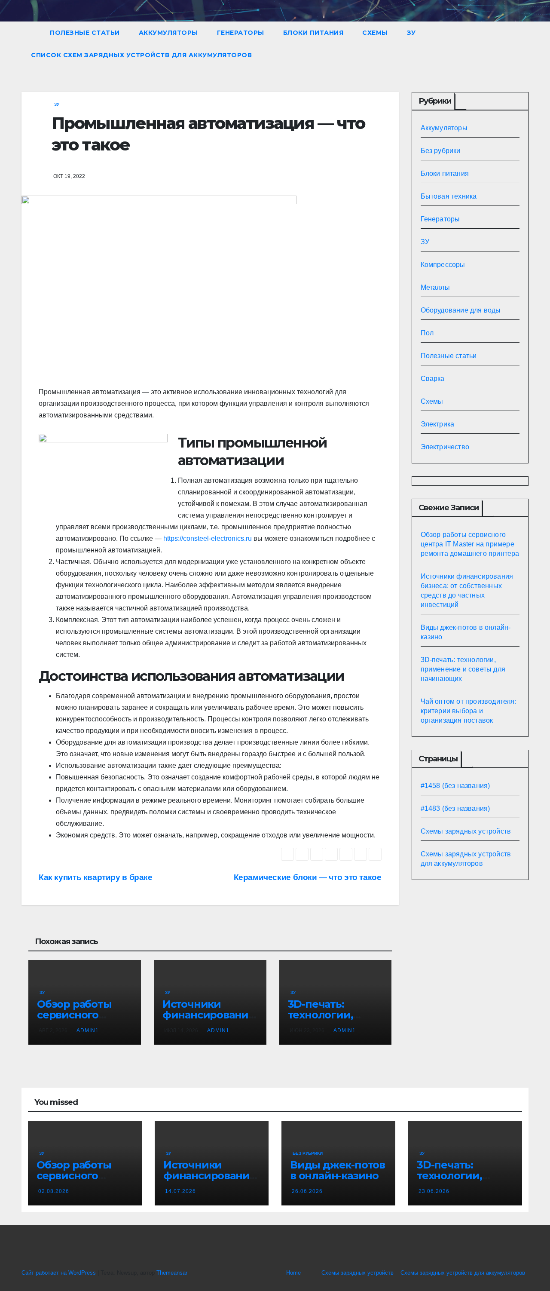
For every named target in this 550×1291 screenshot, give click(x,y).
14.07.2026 (180, 1191)
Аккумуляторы (168, 33)
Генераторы (240, 33)
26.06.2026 (307, 1191)
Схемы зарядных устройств (466, 831)
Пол (427, 333)
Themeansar (171, 1273)
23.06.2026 (434, 1191)
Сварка (433, 378)
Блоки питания (313, 33)
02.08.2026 (53, 1191)
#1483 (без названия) (455, 808)
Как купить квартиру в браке (96, 877)
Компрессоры (443, 264)
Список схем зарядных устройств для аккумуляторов (141, 55)
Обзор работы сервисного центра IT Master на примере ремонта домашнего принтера (470, 544)
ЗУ (411, 33)
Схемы (375, 33)
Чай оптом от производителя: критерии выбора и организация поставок (468, 711)
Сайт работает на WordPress (59, 1273)
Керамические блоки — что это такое (308, 877)
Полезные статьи (85, 33)
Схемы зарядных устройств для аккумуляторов (462, 1273)
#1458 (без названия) (455, 785)
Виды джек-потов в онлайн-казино (337, 1170)
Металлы (435, 287)
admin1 (87, 1030)
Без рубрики (441, 150)
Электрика (438, 424)
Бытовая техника (449, 196)
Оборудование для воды (461, 310)
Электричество (445, 447)
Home (293, 1273)
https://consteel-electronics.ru (207, 538)
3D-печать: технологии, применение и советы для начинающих (463, 669)
